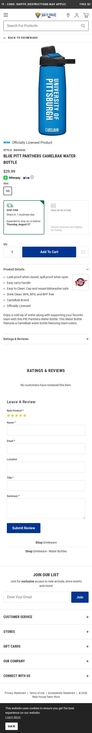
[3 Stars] (17, 415)
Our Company (14, 661)
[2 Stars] (13, 415)
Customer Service (17, 617)
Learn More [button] (13, 717)
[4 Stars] (21, 415)
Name (10, 422)
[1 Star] (9, 415)
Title (9, 477)
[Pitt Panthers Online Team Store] (45, 15)
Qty (5, 244)
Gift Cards (12, 646)
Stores (9, 632)
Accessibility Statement (61, 693)
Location (12, 459)
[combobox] (36, 26)
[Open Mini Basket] (86, 15)
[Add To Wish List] (83, 252)
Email (10, 441)
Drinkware (46, 542)
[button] (68, 15)
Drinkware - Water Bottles (46, 551)
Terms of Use (37, 693)
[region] (46, 301)
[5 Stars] (25, 415)
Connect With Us (16, 676)
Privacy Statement (15, 693)
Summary (12, 496)
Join (80, 597)
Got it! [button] (11, 726)
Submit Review (23, 528)
